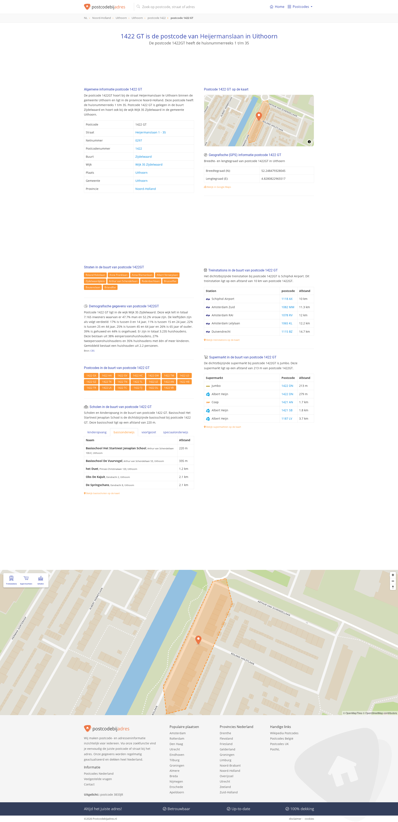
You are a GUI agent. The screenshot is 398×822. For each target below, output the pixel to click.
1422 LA (107, 388)
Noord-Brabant (230, 765)
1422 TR (91, 388)
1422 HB (184, 382)
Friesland (226, 744)
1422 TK (107, 382)
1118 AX (287, 299)
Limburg (225, 760)
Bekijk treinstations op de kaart (223, 339)
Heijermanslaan (222, 36)
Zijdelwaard (143, 157)
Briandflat (110, 287)
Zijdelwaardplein (95, 281)
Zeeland (225, 787)
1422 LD (184, 375)
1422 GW (153, 375)
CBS (92, 350)
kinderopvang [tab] (97, 432)
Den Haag (176, 744)
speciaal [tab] (175, 432)
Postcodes (301, 6)
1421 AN (287, 402)
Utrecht (175, 749)
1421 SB (287, 410)
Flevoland (226, 738)
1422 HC (138, 375)
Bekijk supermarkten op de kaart (223, 426)
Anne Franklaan (118, 275)
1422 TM (169, 375)
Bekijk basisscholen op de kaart (103, 493)
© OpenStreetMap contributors (380, 713)
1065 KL (287, 323)
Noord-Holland (145, 189)
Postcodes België (281, 738)
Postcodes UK (279, 744)
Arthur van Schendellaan (123, 281)
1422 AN (169, 382)
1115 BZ (287, 331)
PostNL (275, 749)
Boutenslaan (93, 287)
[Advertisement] (199, 64)
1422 (138, 148)
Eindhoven (177, 755)
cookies (309, 819)
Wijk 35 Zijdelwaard (149, 164)
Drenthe (225, 733)
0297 (138, 140)
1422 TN (122, 382)
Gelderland (227, 749)
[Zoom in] (393, 575)
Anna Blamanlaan (142, 275)
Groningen (177, 765)
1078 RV (287, 315)
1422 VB (169, 388)
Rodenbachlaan (151, 281)
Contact (89, 784)
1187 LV (287, 418)
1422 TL (137, 382)
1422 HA (107, 375)
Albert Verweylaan (167, 275)
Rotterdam (177, 738)
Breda (174, 776)
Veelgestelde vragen (98, 779)
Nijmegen (176, 781)
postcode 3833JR (111, 794)
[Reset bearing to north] (393, 587)
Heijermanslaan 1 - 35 (150, 132)
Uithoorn (141, 173)
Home (279, 6)
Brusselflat (170, 281)
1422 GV (122, 375)
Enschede (176, 787)
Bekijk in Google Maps (218, 186)
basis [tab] (124, 432)
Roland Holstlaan (95, 275)
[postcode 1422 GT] (107, 7)
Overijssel (226, 776)
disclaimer (295, 819)
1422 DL (153, 388)
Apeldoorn (177, 792)
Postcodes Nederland (99, 774)
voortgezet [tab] (149, 432)
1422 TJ (138, 388)
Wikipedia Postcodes (284, 733)
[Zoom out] (393, 581)
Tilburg (175, 760)
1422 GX (91, 375)
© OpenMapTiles (352, 713)
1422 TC (122, 388)
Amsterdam (178, 733)
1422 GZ (91, 382)
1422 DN (287, 386)
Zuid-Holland (229, 792)
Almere (175, 771)
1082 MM (288, 307)
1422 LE (153, 382)
